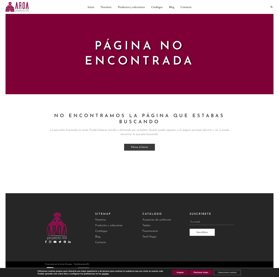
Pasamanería (150, 231)
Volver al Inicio (139, 147)
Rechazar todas (201, 272)
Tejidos (146, 225)
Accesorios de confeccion (156, 219)
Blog (97, 236)
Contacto (100, 242)
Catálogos (101, 231)
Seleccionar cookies (227, 272)
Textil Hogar (149, 236)
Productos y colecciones (108, 225)
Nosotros (100, 219)
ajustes (105, 274)
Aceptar (180, 272)
